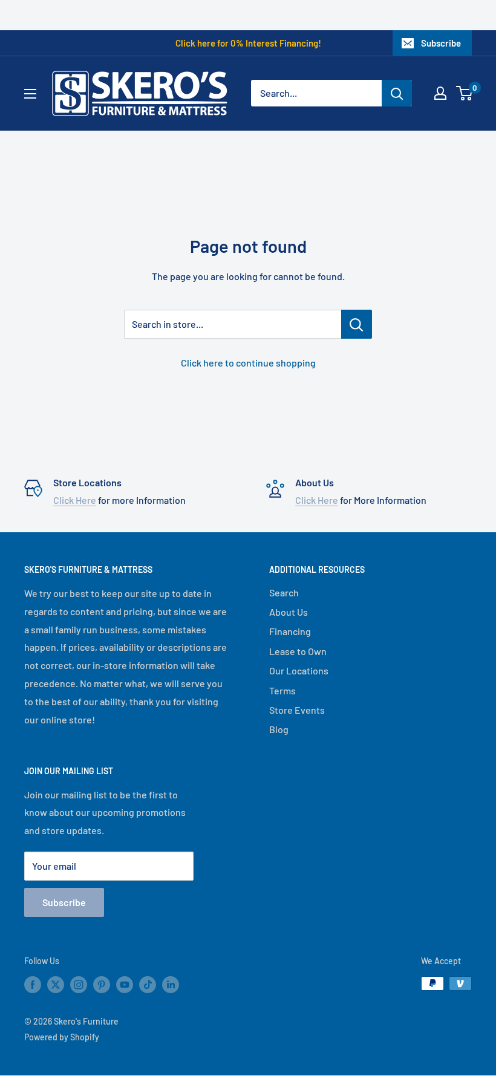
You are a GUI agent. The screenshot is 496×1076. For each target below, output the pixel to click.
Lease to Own (298, 651)
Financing (290, 631)
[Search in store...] (356, 324)
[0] (464, 93)
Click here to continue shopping (248, 362)
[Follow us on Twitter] (55, 984)
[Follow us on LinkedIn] (170, 984)
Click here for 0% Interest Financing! (248, 42)
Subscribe (441, 42)
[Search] (397, 93)
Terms (282, 690)
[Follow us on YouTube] (124, 984)
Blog (279, 729)
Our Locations (298, 670)
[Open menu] (30, 94)
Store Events (297, 710)
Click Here (74, 500)
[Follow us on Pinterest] (101, 984)
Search (284, 592)
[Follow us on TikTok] (147, 984)
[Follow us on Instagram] (78, 984)
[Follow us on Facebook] (32, 984)
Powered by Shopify (61, 1037)
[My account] (440, 93)
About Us (288, 612)
